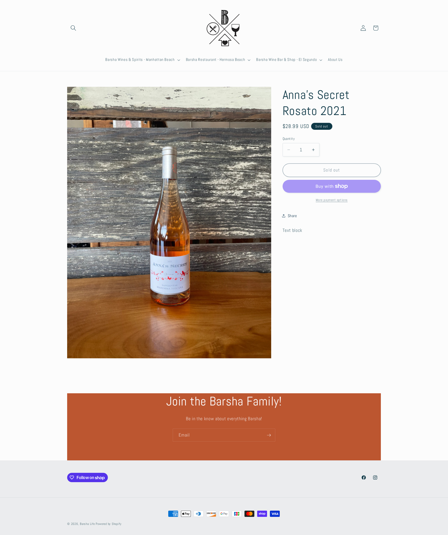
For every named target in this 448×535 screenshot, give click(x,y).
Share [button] (292, 215)
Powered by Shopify (108, 524)
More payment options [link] (332, 200)
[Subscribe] (269, 435)
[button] (73, 28)
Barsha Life (87, 524)
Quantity (289, 138)
